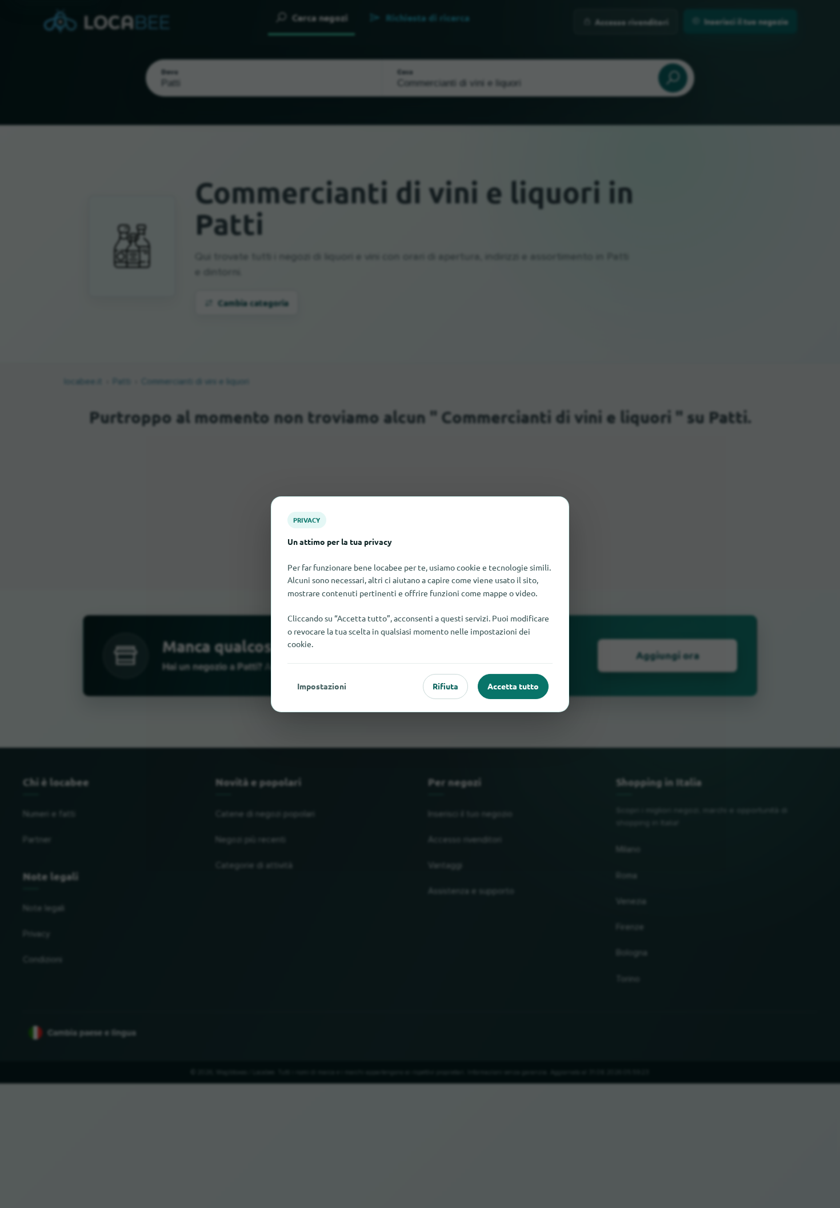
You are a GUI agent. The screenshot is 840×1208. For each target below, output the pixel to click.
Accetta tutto (513, 686)
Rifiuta (445, 686)
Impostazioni (321, 686)
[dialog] (420, 604)
